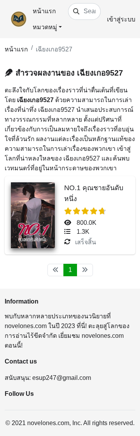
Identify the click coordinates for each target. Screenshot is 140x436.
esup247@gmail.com (61, 377)
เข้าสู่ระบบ (121, 19)
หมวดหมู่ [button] (45, 27)
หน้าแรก (44, 11)
